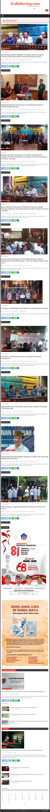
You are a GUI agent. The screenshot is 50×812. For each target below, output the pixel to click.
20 (29, 797)
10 (9, 795)
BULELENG (8, 301)
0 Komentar (17, 59)
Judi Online (28, 511)
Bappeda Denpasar (30, 109)
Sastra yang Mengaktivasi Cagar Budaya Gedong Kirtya (21, 781)
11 (15, 795)
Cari (34, 8)
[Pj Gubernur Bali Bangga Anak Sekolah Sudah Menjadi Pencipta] (22, 291)
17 (9, 797)
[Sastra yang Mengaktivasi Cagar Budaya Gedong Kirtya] (5, 782)
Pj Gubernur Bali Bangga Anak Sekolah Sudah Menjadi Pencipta (24, 308)
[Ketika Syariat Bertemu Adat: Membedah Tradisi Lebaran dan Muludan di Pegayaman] (13, 681)
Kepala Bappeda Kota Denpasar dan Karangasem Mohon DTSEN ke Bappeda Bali (22, 106)
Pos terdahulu (5, 527)
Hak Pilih (28, 461)
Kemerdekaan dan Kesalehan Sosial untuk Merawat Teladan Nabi (23, 707)
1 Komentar (17, 361)
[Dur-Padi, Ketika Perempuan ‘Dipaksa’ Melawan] (5, 768)
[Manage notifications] (47, 810)
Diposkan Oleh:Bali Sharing (7, 59)
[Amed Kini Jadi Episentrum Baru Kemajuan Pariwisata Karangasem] (24, 338)
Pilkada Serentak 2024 (34, 461)
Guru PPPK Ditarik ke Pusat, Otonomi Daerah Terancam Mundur (23, 714)
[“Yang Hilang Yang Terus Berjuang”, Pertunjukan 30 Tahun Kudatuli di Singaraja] (13, 739)
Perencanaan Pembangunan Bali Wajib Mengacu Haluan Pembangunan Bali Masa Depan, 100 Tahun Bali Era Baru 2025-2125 (24, 261)
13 (29, 795)
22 (42, 797)
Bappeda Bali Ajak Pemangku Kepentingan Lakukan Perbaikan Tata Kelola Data (24, 407)
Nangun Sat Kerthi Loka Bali (31, 213)
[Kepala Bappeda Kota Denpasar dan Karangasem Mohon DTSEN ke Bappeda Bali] (24, 87)
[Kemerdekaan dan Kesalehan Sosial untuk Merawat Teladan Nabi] (5, 708)
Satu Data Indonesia (30, 411)
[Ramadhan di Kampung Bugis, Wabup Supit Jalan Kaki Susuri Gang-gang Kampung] (5, 775)
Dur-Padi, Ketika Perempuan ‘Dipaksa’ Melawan (19, 767)
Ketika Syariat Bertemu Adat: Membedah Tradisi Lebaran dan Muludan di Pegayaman (23, 691)
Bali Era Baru (24, 265)
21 (35, 797)
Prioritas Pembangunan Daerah (32, 161)
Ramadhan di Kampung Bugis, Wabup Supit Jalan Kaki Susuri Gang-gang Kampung (27, 774)
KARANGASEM (8, 350)
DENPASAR (8, 48)
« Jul (25, 804)
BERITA (2, 48)
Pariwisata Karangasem (33, 361)
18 (15, 797)
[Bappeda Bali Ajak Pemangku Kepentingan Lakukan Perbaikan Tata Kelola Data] (24, 388)
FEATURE (4, 747)
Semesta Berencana (30, 59)
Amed (23, 361)
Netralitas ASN (33, 511)
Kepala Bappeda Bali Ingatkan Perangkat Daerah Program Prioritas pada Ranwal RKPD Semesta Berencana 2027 (22, 56)
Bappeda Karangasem (37, 109)
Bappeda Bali (24, 59)
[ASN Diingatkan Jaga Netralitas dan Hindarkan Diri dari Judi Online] (24, 489)
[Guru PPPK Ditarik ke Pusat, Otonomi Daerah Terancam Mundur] (5, 715)
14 (35, 795)
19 (22, 797)
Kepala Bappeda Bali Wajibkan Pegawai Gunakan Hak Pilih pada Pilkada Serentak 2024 (24, 458)
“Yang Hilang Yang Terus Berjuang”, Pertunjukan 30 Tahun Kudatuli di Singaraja (22, 750)
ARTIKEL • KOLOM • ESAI (7, 688)
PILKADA (13, 450)
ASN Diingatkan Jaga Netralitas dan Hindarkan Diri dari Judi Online (23, 508)
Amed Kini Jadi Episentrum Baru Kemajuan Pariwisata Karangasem (21, 357)
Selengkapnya (5, 703)
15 (42, 795)
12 (22, 795)
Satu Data (42, 109)
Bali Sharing (13, 694)
